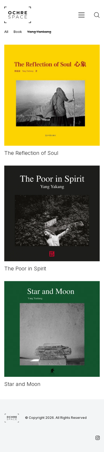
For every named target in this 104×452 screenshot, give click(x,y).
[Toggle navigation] (81, 15)
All (6, 32)
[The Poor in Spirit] (52, 213)
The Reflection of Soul (31, 153)
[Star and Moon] (52, 329)
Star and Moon (22, 384)
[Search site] (97, 15)
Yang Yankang (39, 32)
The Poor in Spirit (25, 268)
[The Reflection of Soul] (52, 95)
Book (18, 32)
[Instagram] (97, 438)
